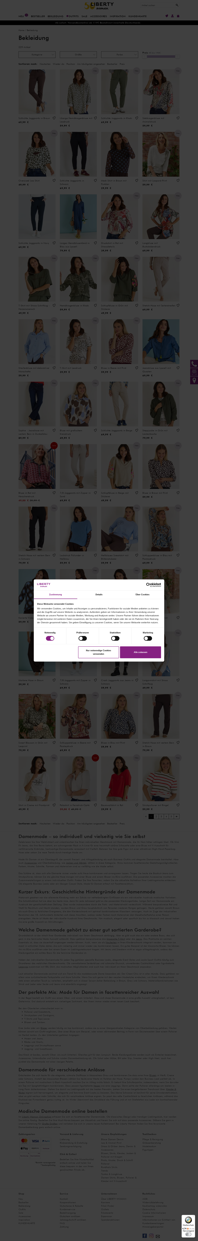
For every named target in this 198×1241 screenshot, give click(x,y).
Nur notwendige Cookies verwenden (98, 652)
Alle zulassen (140, 652)
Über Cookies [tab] (142, 594)
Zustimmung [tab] (55, 594)
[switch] (83, 638)
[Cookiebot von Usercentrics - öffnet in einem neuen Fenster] (148, 585)
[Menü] (193, 1216)
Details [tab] (99, 594)
